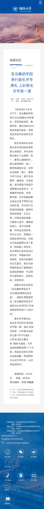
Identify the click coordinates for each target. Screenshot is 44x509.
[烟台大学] (22, 9)
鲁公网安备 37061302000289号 (12, 439)
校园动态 (29, 65)
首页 (11, 65)
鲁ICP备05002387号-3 (9, 436)
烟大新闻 (19, 65)
